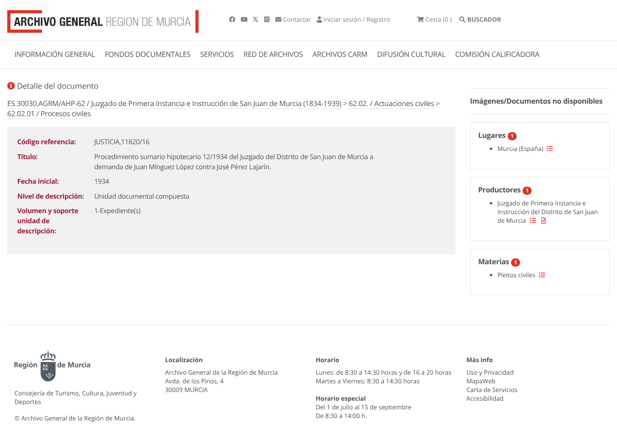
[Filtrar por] (550, 148)
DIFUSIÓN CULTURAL (411, 54)
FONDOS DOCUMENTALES (147, 54)
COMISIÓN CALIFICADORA (497, 54)
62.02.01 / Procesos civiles (49, 114)
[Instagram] (267, 19)
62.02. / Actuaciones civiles (391, 103)
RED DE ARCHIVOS (273, 54)
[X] (256, 19)
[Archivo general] (103, 19)
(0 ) (438, 19)
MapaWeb (481, 381)
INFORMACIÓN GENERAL (54, 54)
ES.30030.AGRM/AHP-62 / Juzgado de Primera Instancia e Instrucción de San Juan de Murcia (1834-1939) (174, 103)
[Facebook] (233, 19)
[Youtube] (245, 19)
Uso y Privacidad (490, 372)
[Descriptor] (543, 220)
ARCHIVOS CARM (339, 54)
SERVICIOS (217, 54)
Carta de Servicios (492, 389)
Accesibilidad (485, 398)
